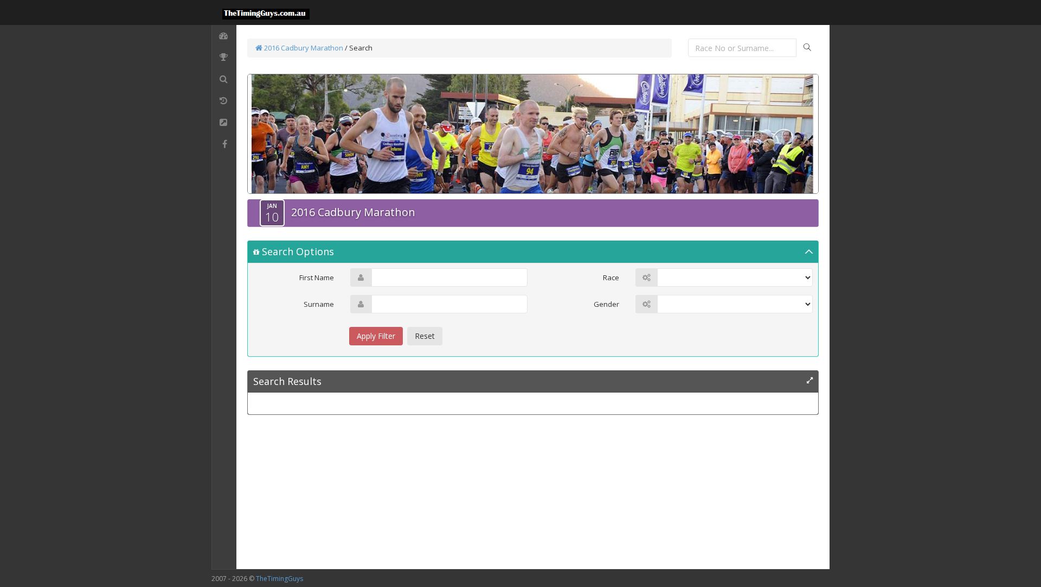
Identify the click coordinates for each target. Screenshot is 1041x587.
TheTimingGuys (279, 578)
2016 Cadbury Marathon (302, 48)
